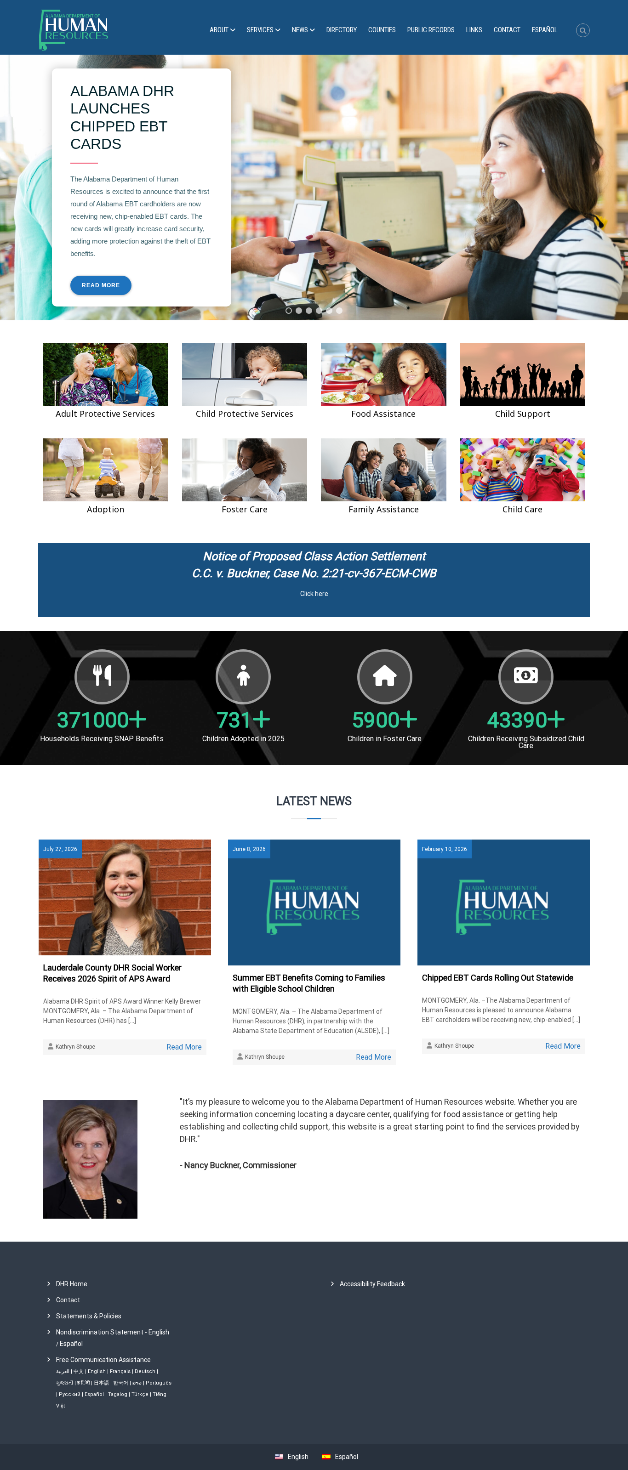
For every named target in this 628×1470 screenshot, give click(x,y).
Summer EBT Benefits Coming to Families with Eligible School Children (309, 983)
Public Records (431, 30)
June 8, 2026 (249, 849)
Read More (184, 1047)
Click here (314, 593)
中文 (79, 1371)
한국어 (120, 1383)
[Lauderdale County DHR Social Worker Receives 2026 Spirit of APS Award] (125, 897)
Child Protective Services (244, 413)
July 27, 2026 (60, 849)
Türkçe (139, 1394)
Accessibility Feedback (372, 1284)
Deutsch (145, 1371)
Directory (341, 30)
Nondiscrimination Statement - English (112, 1332)
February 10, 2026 (444, 849)
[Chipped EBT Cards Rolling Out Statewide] (503, 902)
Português (158, 1383)
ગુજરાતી (64, 1383)
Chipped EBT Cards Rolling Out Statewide (497, 977)
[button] (288, 310)
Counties (382, 30)
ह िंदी (83, 1383)
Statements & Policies (88, 1316)
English (97, 1371)
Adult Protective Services (105, 413)
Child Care (522, 509)
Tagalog (117, 1394)
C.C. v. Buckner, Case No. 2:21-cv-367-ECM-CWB (314, 573)
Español (71, 1343)
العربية (62, 1371)
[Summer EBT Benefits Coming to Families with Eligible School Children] (314, 902)
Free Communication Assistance (103, 1359)
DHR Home (71, 1284)
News (300, 30)
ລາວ (137, 1383)
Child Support (522, 413)
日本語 (101, 1383)
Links (474, 30)
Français (120, 1371)
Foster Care (245, 509)
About (219, 30)
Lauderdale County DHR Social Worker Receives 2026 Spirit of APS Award (112, 973)
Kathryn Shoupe (75, 1047)
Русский (69, 1394)
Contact (507, 30)
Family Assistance (383, 509)
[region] (314, 187)
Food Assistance (383, 413)
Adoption (105, 509)
